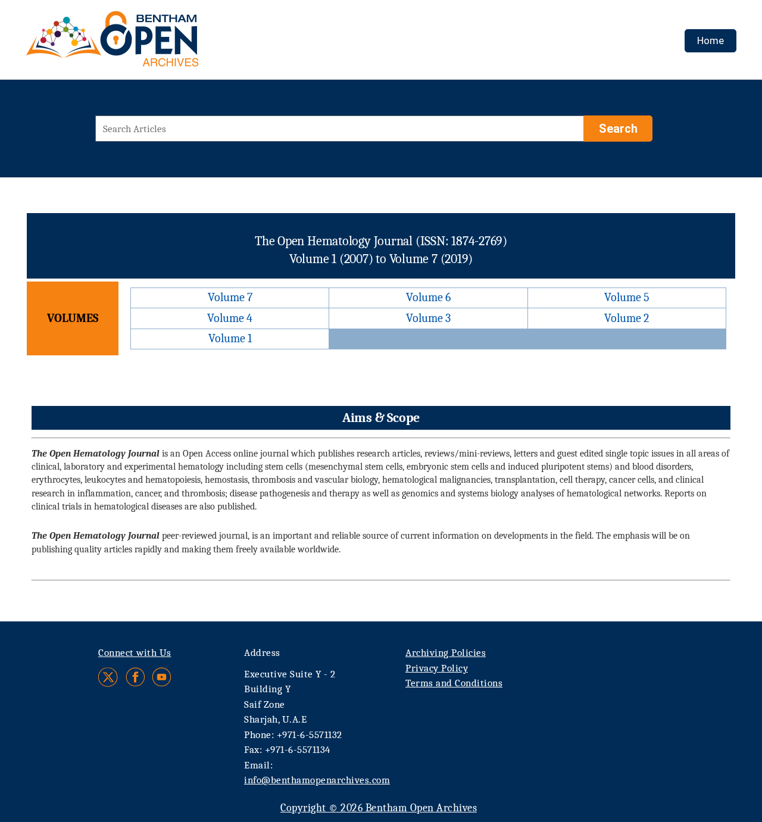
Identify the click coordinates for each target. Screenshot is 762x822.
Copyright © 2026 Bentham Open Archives (378, 808)
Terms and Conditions (453, 683)
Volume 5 (626, 297)
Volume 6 (428, 297)
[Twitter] (108, 677)
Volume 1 (230, 338)
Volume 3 (428, 318)
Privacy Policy (436, 668)
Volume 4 (229, 318)
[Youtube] (161, 677)
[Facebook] (135, 677)
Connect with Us (134, 652)
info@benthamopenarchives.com (317, 780)
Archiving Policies (445, 652)
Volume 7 (230, 297)
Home (710, 40)
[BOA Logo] (147, 43)
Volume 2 (626, 318)
